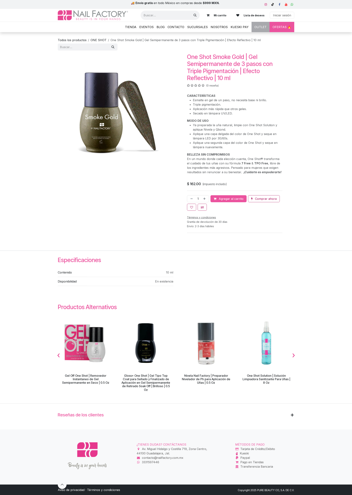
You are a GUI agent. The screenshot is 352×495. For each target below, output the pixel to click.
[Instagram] (266, 4)
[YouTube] (286, 4)
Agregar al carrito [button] (230, 199)
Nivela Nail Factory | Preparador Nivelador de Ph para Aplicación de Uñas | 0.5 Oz (206, 379)
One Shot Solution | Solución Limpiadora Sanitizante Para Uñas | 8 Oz (266, 379)
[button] (62, 484)
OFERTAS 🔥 (282, 27)
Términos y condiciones (103, 490)
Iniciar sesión (282, 15)
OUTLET (260, 27)
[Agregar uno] (205, 198)
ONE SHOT (99, 40)
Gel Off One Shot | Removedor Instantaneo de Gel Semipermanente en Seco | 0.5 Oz (85, 379)
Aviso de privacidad (71, 490)
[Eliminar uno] (191, 198)
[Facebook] (279, 4)
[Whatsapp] (292, 4)
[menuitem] (131, 27)
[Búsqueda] (195, 15)
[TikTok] (273, 4)
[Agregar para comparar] (202, 207)
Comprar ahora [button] (265, 199)
